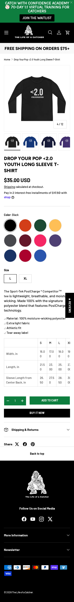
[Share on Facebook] (25, 444)
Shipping (9, 186)
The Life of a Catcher (22, 592)
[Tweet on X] (17, 444)
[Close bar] (71, 2)
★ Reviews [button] (69, 305)
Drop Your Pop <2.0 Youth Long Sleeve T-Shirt (37, 59)
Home (7, 59)
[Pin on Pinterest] (33, 444)
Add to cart (49, 400)
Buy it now (37, 413)
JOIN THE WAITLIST (37, 18)
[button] (67, 32)
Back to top (37, 453)
